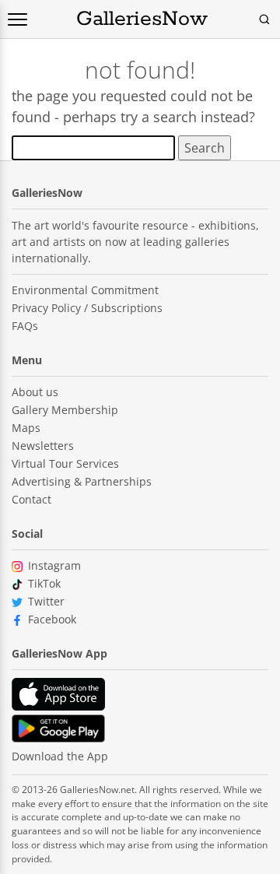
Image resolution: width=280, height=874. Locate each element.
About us (35, 391)
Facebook (52, 619)
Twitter (46, 601)
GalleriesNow (142, 19)
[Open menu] (17, 19)
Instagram (54, 565)
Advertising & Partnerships (82, 481)
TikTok (44, 583)
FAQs (25, 325)
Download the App (60, 756)
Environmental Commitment (85, 290)
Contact (31, 499)
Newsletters (43, 445)
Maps (26, 427)
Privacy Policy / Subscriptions (87, 307)
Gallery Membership (65, 409)
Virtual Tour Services (65, 463)
